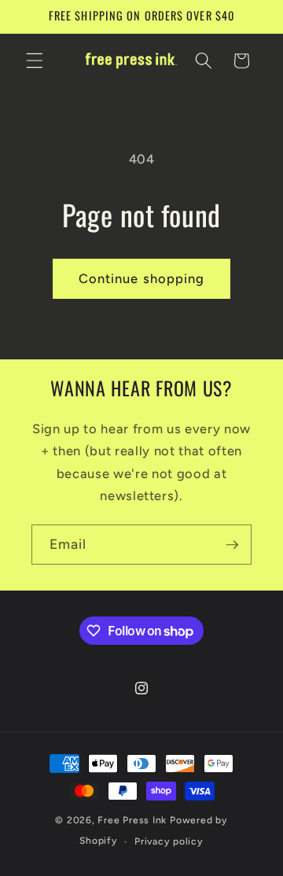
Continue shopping (142, 278)
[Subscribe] (232, 544)
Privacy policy (169, 841)
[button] (34, 60)
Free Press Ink (132, 820)
